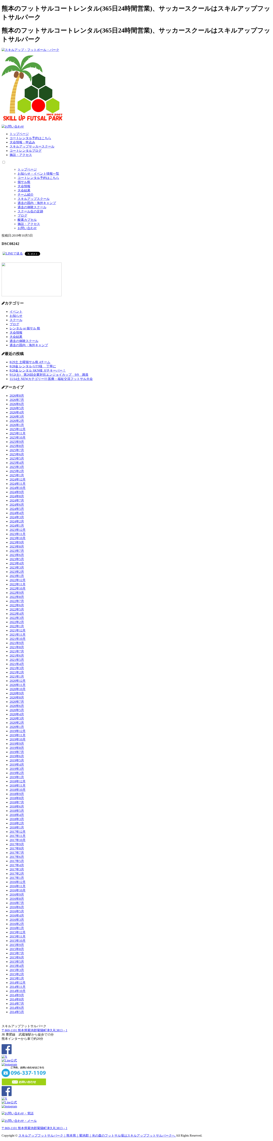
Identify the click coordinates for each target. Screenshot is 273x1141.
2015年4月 (17, 966)
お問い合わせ (27, 228)
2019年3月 (17, 768)
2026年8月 (17, 395)
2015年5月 (17, 961)
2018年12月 (18, 781)
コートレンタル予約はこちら (30, 138)
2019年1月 (17, 777)
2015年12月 (18, 932)
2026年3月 (17, 416)
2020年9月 (17, 693)
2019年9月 (17, 743)
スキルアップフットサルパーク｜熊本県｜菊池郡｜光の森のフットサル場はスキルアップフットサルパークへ (97, 1135)
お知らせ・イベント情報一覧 (38, 173)
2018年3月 (17, 819)
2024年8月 (17, 496)
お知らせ (16, 315)
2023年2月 (17, 571)
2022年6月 (17, 605)
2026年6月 (17, 404)
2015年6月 (17, 957)
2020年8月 (17, 697)
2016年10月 (18, 890)
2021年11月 (18, 634)
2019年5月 (17, 760)
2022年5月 (17, 609)
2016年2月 (17, 924)
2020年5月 (17, 710)
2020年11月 (18, 685)
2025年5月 (17, 458)
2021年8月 (17, 647)
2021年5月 (17, 659)
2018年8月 (17, 798)
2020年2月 (17, 722)
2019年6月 (17, 756)
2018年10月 (18, 789)
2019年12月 (18, 731)
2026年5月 (17, 408)
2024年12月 (18, 479)
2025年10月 (18, 437)
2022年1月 (17, 626)
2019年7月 (17, 752)
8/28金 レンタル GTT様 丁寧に (33, 366)
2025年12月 (18, 429)
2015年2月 (17, 974)
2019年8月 (17, 747)
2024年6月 (17, 504)
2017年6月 (17, 856)
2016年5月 (17, 911)
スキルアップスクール (34, 198)
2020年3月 (17, 718)
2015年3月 (17, 970)
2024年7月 (17, 500)
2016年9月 (17, 894)
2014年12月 (18, 982)
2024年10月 (18, 488)
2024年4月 (17, 513)
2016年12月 (18, 882)
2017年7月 (17, 852)
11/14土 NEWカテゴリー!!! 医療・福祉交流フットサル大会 (51, 379)
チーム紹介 (26, 194)
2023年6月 (17, 555)
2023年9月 (17, 542)
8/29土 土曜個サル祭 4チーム (30, 362)
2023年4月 (17, 563)
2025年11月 (18, 433)
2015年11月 (18, 936)
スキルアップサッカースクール (32, 146)
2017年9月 (17, 844)
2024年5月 (17, 509)
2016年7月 (17, 903)
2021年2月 (17, 672)
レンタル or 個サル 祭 (25, 328)
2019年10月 (18, 739)
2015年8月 (17, 949)
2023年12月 (18, 529)
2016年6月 (17, 907)
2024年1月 (17, 525)
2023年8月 (17, 546)
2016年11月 (18, 886)
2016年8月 (17, 898)
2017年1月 (17, 877)
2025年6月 (17, 454)
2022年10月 (18, 588)
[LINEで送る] (13, 253)
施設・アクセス (21, 155)
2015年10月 (18, 940)
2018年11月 (18, 785)
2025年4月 (17, 462)
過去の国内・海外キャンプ (37, 203)
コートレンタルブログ (26, 150)
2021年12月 (18, 630)
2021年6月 (17, 655)
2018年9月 (17, 794)
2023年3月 (17, 567)
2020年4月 (17, 714)
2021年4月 (17, 664)
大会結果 (24, 190)
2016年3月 (17, 919)
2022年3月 (17, 618)
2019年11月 (18, 735)
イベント (16, 311)
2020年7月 (17, 701)
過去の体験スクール (32, 207)
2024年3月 (17, 517)
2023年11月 (18, 534)
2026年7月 (17, 399)
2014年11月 (18, 986)
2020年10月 (18, 689)
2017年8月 (17, 848)
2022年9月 (17, 592)
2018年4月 (17, 815)
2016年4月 (17, 915)
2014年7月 (17, 1003)
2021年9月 (17, 643)
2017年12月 (18, 831)
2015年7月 (17, 953)
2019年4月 (17, 764)
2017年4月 (17, 865)
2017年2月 (17, 873)
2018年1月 (17, 827)
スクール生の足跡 (30, 211)
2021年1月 (17, 676)
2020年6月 (17, 706)
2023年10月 (18, 538)
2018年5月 (17, 810)
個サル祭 (24, 182)
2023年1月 (17, 576)
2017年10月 (18, 840)
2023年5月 (17, 559)
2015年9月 (17, 945)
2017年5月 (17, 861)
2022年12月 (18, 580)
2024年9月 (17, 492)
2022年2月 (17, 622)
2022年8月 (17, 597)
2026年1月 (17, 425)
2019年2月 (17, 773)
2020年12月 (18, 680)
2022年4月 (17, 613)
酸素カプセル (27, 219)
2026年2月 (17, 420)
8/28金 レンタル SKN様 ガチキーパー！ (38, 370)
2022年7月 (17, 601)
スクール (16, 320)
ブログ (22, 215)
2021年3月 (17, 668)
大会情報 (24, 186)
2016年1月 (17, 928)
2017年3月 (17, 869)
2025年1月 (17, 475)
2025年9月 (17, 441)
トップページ (19, 134)
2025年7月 (17, 450)
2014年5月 (17, 1012)
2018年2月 (17, 823)
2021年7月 (17, 651)
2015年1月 (17, 978)
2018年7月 (17, 802)
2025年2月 (17, 471)
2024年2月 (17, 521)
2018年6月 (17, 806)
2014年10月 (18, 991)
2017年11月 (18, 836)
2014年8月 (17, 999)
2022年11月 (18, 584)
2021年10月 (18, 638)
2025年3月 (17, 467)
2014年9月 (17, 995)
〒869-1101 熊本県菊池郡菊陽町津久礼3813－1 (34, 1030)
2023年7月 (17, 550)
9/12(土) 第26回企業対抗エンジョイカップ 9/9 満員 (49, 374)
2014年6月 (17, 1007)
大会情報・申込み (22, 142)
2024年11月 (18, 483)
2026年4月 (17, 412)
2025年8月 (17, 446)
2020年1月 (17, 727)
